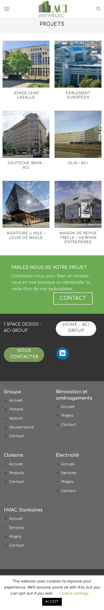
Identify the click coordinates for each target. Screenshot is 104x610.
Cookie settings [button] (74, 593)
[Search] (98, 9)
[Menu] (7, 9)
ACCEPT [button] (52, 601)
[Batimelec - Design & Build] (53, 9)
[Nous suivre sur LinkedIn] (62, 353)
